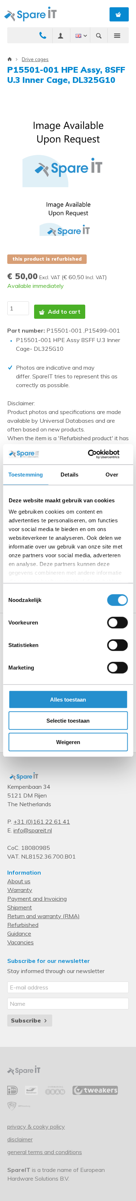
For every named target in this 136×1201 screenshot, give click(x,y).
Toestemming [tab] (25, 474)
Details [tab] (69, 474)
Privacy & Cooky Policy (36, 1126)
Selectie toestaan (68, 721)
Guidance (19, 933)
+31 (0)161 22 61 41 (41, 821)
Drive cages (35, 59)
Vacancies (20, 942)
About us (18, 881)
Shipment (19, 907)
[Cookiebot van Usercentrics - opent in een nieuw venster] (97, 454)
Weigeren (68, 742)
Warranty (19, 889)
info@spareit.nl (32, 830)
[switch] (117, 622)
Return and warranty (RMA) (43, 916)
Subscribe (27, 1020)
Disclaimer (20, 1139)
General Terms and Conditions (44, 1152)
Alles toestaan (68, 699)
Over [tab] (112, 474)
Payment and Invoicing (37, 898)
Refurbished (22, 924)
